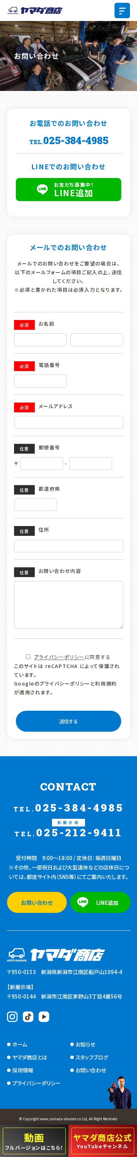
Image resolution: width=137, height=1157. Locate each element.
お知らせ (85, 1044)
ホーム (19, 1044)
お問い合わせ (36, 902)
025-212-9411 (68, 828)
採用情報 (22, 1070)
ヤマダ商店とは (29, 1057)
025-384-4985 (68, 140)
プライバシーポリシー (59, 656)
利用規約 (106, 683)
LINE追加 (74, 189)
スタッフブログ (92, 1057)
